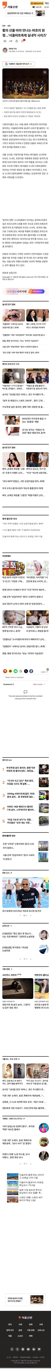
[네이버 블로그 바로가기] (39, 1349)
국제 (41, 1324)
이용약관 (15, 1357)
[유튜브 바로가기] (23, 1349)
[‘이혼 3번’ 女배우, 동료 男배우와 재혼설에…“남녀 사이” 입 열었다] (44, 1142)
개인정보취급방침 (25, 1357)
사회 (20, 1324)
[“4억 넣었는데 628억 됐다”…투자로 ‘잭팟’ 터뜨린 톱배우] (44, 1128)
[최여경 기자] (5, 50)
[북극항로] (44, 949)
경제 (30, 1324)
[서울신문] (10, 5)
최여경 (11, 49)
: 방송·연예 (9, 1059)
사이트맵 (35, 1357)
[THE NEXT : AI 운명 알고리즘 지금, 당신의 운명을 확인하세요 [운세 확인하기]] (25, 291)
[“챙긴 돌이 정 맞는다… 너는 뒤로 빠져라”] (44, 935)
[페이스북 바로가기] (12, 1349)
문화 (3, 26)
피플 (10, 1336)
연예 (30, 1336)
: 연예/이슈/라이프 (12, 1118)
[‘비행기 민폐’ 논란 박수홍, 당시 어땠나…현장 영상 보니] (44, 1156)
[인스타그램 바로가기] (28, 1349)
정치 (10, 1324)
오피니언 (5, 925)
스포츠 (20, 1336)
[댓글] (22, 41)
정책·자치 (10, 1330)
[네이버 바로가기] (34, 1349)
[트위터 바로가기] (17, 1349)
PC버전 (42, 1357)
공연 (8, 26)
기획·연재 (6, 969)
